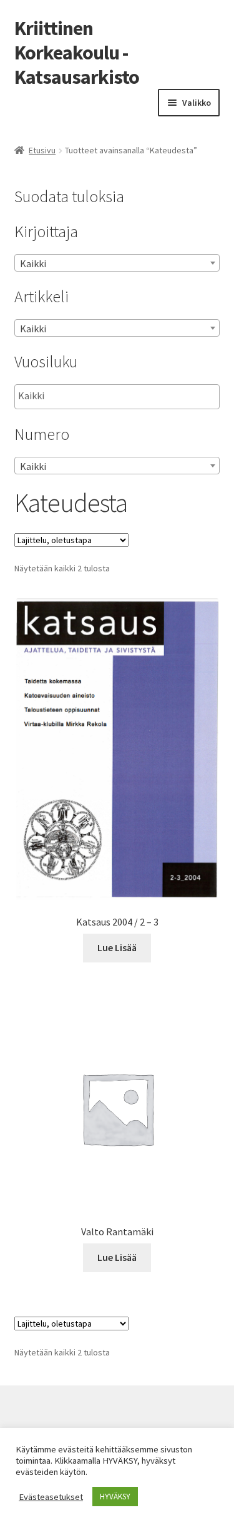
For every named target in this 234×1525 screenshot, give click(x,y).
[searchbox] (81, 396)
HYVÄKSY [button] (115, 1496)
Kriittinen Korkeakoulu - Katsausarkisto (76, 52)
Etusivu (42, 150)
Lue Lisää (117, 947)
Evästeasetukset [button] (51, 1496)
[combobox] (117, 263)
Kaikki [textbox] (33, 263)
